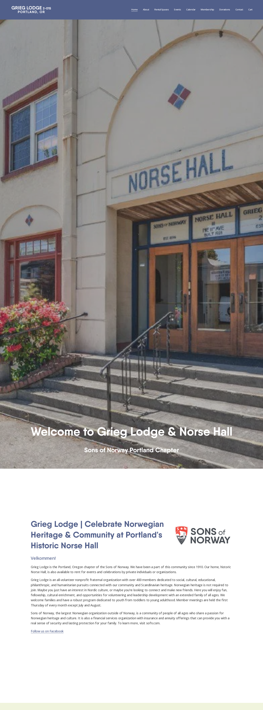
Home (134, 9)
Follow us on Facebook (47, 631)
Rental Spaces (161, 9)
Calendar (191, 9)
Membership (207, 9)
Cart (250, 9)
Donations (224, 9)
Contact (239, 9)
